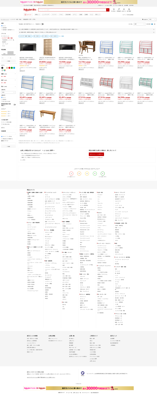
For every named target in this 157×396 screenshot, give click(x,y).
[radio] (1, 25)
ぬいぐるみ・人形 (101, 215)
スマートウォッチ (119, 254)
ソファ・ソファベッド (120, 277)
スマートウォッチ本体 (67, 211)
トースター (29, 257)
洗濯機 (86, 14)
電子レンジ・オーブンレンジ (33, 250)
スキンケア (82, 276)
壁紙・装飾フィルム (119, 300)
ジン (99, 199)
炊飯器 (28, 252)
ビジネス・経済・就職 (67, 267)
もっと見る (22, 159)
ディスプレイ (48, 238)
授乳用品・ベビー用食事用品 (104, 256)
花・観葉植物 (100, 312)
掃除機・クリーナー (31, 209)
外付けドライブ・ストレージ (51, 249)
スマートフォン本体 (67, 194)
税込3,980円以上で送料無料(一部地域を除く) (44, 5)
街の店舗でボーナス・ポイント (55, 340)
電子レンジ (97, 14)
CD (63, 306)
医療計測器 (82, 269)
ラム (99, 201)
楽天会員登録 (130, 14)
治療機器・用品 (83, 258)
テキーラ (99, 209)
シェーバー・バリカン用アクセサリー (52, 270)
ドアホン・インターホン (103, 298)
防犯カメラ (100, 300)
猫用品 (99, 268)
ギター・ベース (66, 234)
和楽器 (64, 245)
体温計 (46, 298)
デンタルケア (48, 277)
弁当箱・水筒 (83, 207)
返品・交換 (92, 343)
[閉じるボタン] (154, 29)
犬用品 (99, 270)
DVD (64, 308)
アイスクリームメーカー (32, 290)
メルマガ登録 (93, 352)
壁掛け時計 (117, 250)
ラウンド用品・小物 (119, 207)
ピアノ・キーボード (67, 223)
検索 (9, 61)
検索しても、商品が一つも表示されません (31, 157)
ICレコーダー (48, 213)
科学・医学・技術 (66, 286)
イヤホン (61, 14)
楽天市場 (131, 5)
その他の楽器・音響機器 (68, 249)
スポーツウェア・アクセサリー (122, 218)
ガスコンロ (29, 266)
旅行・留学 (65, 261)
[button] (2, 53)
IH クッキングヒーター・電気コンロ (34, 277)
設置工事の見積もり (31, 347)
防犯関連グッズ (118, 318)
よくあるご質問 (108, 5)
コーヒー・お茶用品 (84, 213)
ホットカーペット (31, 229)
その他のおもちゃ (101, 240)
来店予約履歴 (72, 352)
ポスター (64, 299)
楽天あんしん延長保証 (32, 340)
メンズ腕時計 (118, 245)
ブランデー (100, 207)
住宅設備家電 (30, 217)
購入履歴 (71, 345)
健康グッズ (82, 305)
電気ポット (29, 268)
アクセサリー (65, 236)
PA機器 (64, 226)
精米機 (28, 255)
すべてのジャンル (5, 19)
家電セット (37, 14)
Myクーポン (71, 347)
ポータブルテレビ (49, 215)
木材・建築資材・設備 (102, 305)
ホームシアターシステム (50, 211)
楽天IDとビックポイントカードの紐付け (78, 356)
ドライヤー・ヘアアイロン (51, 263)
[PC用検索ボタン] (107, 10)
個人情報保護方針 (114, 343)
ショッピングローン (31, 343)
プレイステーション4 (84, 227)
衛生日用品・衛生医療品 (85, 260)
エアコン (75, 14)
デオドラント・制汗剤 (85, 287)
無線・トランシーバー (50, 221)
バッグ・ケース (118, 205)
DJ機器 (64, 240)
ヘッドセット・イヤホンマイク (69, 208)
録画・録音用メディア (50, 201)
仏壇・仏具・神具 (119, 324)
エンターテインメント (67, 259)
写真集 (64, 297)
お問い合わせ (93, 361)
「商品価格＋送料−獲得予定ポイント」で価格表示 (29, 24)
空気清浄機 (67, 14)
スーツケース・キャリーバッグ (122, 259)
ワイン (99, 196)
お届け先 (3, 89)
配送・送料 (92, 338)
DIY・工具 (100, 296)
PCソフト (47, 257)
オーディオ (47, 196)
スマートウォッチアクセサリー (69, 213)
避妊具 (81, 262)
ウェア (116, 209)
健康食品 (82, 303)
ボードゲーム (100, 231)
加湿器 (28, 241)
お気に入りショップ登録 (95, 347)
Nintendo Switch (83, 223)
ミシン (28, 213)
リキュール (100, 203)
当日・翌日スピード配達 (32, 338)
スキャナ (47, 243)
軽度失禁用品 (83, 271)
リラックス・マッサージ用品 (86, 309)
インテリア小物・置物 (120, 310)
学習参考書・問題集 (67, 278)
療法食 (99, 291)
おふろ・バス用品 (101, 252)
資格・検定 (65, 295)
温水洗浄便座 (48, 287)
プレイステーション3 (84, 238)
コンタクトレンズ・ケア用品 (86, 264)
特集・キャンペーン (53, 338)
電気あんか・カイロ (31, 235)
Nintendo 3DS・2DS (84, 229)
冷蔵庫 (80, 14)
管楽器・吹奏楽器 (66, 230)
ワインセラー (30, 272)
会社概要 (126, 5)
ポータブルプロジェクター (51, 227)
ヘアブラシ (47, 265)
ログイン (124, 14)
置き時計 (117, 252)
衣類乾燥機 (29, 202)
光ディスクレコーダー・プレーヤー (52, 204)
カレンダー (65, 269)
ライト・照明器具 (31, 219)
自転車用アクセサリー (120, 199)
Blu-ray (64, 304)
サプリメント (83, 296)
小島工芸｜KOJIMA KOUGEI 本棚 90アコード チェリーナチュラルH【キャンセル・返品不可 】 (47, 59)
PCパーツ (47, 255)
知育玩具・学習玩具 (102, 217)
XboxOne (82, 231)
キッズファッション (102, 245)
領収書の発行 (93, 349)
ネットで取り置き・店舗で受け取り (35, 349)
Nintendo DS (83, 246)
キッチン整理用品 (84, 205)
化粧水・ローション (84, 278)
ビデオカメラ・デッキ (50, 208)
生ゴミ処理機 (30, 288)
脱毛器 (46, 273)
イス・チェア (118, 286)
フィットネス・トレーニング (121, 211)
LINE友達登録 (93, 354)
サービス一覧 (69, 392)
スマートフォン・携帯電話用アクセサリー (70, 199)
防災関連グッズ (101, 303)
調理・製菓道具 (83, 196)
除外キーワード (4, 140)
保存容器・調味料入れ (85, 201)
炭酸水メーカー (30, 280)
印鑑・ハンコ (118, 227)
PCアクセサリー (48, 236)
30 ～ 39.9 (3, 82)
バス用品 (117, 236)
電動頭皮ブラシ (48, 279)
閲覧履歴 (71, 343)
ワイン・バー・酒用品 (85, 216)
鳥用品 (99, 278)
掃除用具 (117, 229)
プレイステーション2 (84, 240)
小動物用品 (100, 276)
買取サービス (30, 352)
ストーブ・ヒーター (31, 227)
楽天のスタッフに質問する (96, 154)
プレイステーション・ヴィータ (87, 236)
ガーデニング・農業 (102, 307)
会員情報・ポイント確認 (74, 349)
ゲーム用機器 (48, 253)
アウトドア (117, 216)
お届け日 (3, 95)
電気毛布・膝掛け (31, 233)
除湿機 (28, 244)
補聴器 (46, 285)
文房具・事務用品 (119, 225)
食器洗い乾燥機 (30, 282)
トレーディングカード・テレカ (104, 234)
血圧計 (46, 296)
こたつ (28, 231)
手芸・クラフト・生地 (120, 234)
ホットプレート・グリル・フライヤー (34, 263)
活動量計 (47, 290)
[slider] (1, 55)
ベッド (116, 275)
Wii (80, 244)
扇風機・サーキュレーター (33, 239)
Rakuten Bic (30, 10)
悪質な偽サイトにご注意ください (47, 377)
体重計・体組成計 (49, 294)
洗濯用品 (117, 231)
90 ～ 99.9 (3, 76)
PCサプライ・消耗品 (49, 245)
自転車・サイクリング (120, 194)
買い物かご (71, 338)
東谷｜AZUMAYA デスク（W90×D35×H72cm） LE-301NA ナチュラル (85, 59)
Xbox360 (82, 234)
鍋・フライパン (83, 194)
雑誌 (64, 273)
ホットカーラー (48, 275)
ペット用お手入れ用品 (102, 272)
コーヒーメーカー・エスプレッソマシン (34, 260)
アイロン (29, 211)
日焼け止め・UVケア (84, 289)
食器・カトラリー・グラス (86, 199)
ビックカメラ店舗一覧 (118, 5)
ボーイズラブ (65, 282)
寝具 (116, 269)
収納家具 (117, 291)
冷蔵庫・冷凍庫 (30, 196)
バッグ (116, 261)
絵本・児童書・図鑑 (67, 256)
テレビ (91, 14)
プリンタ (47, 240)
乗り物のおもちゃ (101, 219)
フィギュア (100, 223)
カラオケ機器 (65, 247)
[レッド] (9, 68)
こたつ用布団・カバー (120, 306)
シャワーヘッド (48, 281)
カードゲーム (100, 229)
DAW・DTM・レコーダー (68, 228)
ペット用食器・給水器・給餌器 (104, 280)
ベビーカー (100, 258)
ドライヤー (54, 14)
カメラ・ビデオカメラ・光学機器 (52, 199)
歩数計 (46, 292)
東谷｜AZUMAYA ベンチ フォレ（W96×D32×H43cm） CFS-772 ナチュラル (47, 127)
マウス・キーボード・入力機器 (52, 251)
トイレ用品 (117, 238)
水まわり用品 (83, 218)
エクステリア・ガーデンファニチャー (105, 310)
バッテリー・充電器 (67, 206)
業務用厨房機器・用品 (85, 211)
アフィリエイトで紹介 (95, 356)
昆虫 (99, 285)
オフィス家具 (118, 308)
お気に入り (71, 340)
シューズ (117, 203)
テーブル (117, 281)
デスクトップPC (48, 232)
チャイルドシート (101, 260)
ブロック (99, 238)
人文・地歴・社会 (66, 275)
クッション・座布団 (119, 279)
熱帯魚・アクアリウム (102, 274)
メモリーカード (48, 217)
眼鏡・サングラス (119, 220)
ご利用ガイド (101, 5)
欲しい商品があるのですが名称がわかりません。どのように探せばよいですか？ (39, 153)
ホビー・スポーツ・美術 (68, 263)
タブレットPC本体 (67, 196)
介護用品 (82, 267)
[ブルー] (14, 68)
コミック (64, 254)
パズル (99, 227)
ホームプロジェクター (50, 206)
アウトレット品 (118, 316)
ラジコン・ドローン (102, 225)
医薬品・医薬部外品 (84, 256)
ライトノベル (65, 292)
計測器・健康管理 (84, 300)
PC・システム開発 (67, 288)
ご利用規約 (112, 345)
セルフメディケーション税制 (33, 377)
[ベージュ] (7, 68)
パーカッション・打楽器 (68, 238)
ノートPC (47, 234)
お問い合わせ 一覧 (77, 392)
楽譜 (64, 265)
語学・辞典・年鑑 (66, 284)
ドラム (64, 232)
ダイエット (82, 298)
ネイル (81, 285)
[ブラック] (2, 68)
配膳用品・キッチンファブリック (87, 209)
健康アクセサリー (84, 307)
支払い (91, 340)
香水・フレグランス (84, 291)
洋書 (64, 290)
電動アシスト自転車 (119, 196)
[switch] (14, 104)
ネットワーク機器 (49, 247)
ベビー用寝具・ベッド (102, 254)
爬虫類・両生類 (101, 282)
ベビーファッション (102, 247)
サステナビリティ (86, 392)
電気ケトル (29, 270)
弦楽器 (64, 243)
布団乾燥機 (29, 204)
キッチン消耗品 (83, 203)
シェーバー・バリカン (50, 267)
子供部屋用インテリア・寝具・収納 (122, 288)
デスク (116, 283)
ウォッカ (99, 205)
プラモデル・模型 (101, 221)
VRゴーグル (65, 218)
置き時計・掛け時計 (119, 298)
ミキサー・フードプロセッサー (34, 274)
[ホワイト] (5, 68)
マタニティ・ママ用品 (102, 250)
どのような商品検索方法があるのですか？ (31, 155)
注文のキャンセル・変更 (95, 345)
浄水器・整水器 (30, 284)
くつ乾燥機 (29, 206)
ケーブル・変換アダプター (68, 204)
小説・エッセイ (66, 280)
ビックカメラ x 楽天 (28, 5)
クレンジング (83, 280)
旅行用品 (117, 263)
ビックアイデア (45, 14)
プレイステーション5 (84, 225)
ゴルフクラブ (118, 201)
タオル (116, 240)
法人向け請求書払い (73, 354)
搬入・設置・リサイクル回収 (33, 345)
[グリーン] (12, 68)
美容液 (81, 282)
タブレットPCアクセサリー (69, 202)
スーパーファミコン (84, 251)
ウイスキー (100, 194)
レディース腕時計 (119, 247)
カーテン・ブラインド (120, 293)
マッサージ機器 (48, 283)
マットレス (117, 271)
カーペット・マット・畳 (120, 295)
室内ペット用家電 (101, 289)
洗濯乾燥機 (29, 200)
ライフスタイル (66, 271)
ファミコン (82, 248)
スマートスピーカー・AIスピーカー (52, 224)
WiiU (81, 242)
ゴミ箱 (116, 304)
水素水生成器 (30, 286)
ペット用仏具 (100, 287)
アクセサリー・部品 (49, 219)
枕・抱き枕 (117, 273)
